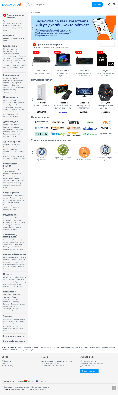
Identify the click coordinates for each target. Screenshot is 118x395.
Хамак (5, 269)
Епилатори (16, 145)
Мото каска (17, 247)
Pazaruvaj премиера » (14, 341)
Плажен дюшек (16, 284)
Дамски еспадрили (10, 350)
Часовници (7, 295)
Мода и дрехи (10, 214)
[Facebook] (114, 387)
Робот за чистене (17, 87)
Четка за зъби (13, 149)
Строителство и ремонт (11, 164)
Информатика (10, 97)
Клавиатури (13, 110)
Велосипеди (7, 196)
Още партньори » (106, 134)
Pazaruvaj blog (7, 365)
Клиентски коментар (84, 160)
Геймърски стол (16, 326)
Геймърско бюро (9, 328)
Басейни (6, 136)
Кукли (11, 277)
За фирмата (6, 361)
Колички (12, 280)
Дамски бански (14, 225)
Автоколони (7, 61)
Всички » (6, 30)
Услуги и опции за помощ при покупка (56, 361)
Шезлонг (21, 267)
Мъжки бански (8, 227)
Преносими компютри (11, 21)
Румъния (42, 381)
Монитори (7, 103)
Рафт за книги (17, 262)
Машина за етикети (16, 322)
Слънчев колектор (9, 180)
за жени (6, 38)
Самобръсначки (9, 156)
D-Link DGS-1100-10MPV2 (41, 72)
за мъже (14, 38)
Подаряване (9, 291)
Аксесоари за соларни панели (88, 347)
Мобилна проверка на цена (105, 158)
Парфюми (6, 145)
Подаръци (8, 35)
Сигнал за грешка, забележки (52, 365)
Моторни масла (9, 242)
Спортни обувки (9, 200)
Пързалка (6, 286)
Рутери (11, 105)
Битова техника (11, 75)
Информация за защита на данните (16, 387)
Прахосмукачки (9, 90)
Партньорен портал (88, 361)
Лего (5, 277)
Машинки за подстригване (12, 152)
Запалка (6, 304)
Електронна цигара (18, 304)
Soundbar (6, 65)
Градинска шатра (9, 264)
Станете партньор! (89, 371)
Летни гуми (7, 240)
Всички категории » (13, 336)
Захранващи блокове (11, 26)
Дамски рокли (8, 218)
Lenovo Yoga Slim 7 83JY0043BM (63, 73)
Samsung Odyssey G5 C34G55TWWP (84, 105)
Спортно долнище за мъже (27, 347)
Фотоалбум (7, 309)
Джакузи (13, 158)
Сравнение (41, 160)
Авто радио (13, 56)
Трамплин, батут (16, 198)
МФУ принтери (15, 112)
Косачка (6, 127)
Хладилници (7, 80)
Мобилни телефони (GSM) (12, 23)
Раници (6, 222)
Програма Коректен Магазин (63, 158)
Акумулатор (18, 244)
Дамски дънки (45, 347)
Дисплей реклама (87, 365)
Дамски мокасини (109, 347)
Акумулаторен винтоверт (12, 174)
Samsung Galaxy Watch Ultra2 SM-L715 (106, 105)
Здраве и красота (12, 141)
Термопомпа (15, 185)
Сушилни (6, 85)
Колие (15, 302)
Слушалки (17, 28)
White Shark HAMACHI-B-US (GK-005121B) (84, 73)
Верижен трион (8, 129)
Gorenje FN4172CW (41, 104)
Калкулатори (7, 319)
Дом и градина (10, 121)
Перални (18, 83)
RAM (4, 114)
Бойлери (16, 78)
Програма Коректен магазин (91, 363)
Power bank (15, 63)
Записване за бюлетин (50, 363)
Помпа (5, 125)
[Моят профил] (114, 4)
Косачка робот (15, 132)
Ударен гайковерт (9, 171)
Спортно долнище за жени (63, 347)
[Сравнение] (109, 4)
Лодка (5, 210)
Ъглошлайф (7, 178)
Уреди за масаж (8, 154)
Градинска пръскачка (11, 134)
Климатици (7, 78)
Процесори (7, 116)
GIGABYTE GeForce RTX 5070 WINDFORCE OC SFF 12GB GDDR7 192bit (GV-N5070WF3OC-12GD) (63, 106)
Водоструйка (14, 125)
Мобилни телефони (10, 49)
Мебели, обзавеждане (14, 254)
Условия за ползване (40, 387)
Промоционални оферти (14, 16)
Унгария (30, 381)
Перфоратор (17, 178)
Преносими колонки (10, 68)
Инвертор (17, 240)
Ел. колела (15, 207)
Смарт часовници (18, 65)
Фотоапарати (8, 51)
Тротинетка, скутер (10, 205)
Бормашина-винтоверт (11, 169)
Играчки (7, 274)
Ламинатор (7, 324)
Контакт (5, 363)
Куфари (13, 222)
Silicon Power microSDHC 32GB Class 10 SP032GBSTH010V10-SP (105, 73)
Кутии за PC (12, 114)
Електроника (10, 46)
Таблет (15, 103)
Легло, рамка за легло (11, 257)
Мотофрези (15, 127)
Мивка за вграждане (10, 176)
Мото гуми (7, 247)
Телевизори (7, 28)
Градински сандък (27, 350)
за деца (21, 38)
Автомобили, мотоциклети (10, 235)
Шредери (20, 328)
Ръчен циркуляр (15, 183)
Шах (13, 286)
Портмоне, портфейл (10, 306)
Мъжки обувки (17, 220)
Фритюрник (7, 92)
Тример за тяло (8, 147)
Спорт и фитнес (11, 192)
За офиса (8, 316)
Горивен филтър (9, 249)
